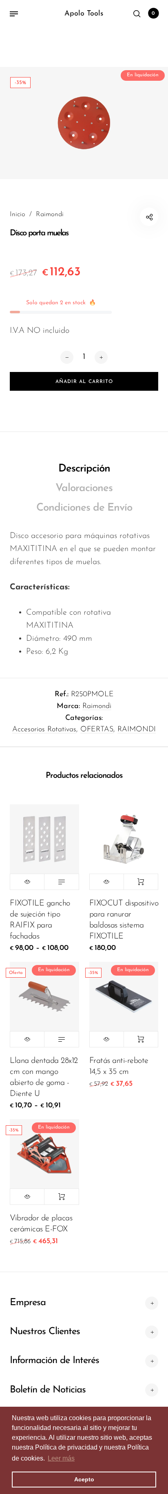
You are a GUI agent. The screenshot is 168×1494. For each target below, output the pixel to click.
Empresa (28, 1303)
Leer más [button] (61, 1458)
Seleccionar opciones (61, 882)
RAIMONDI (136, 729)
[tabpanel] (84, 123)
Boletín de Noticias (48, 1390)
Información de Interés (54, 1361)
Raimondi (96, 706)
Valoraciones (84, 488)
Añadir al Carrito (141, 882)
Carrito (153, 13)
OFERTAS (96, 729)
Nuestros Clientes (45, 1332)
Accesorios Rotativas (44, 729)
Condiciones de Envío (84, 507)
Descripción (84, 468)
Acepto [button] (84, 1479)
